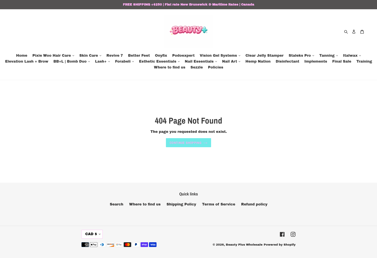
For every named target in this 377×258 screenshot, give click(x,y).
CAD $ (91, 234)
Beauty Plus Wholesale (244, 244)
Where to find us (145, 204)
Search (116, 204)
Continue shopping (185, 143)
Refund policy (254, 204)
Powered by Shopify (280, 244)
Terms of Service (218, 204)
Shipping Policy (181, 204)
